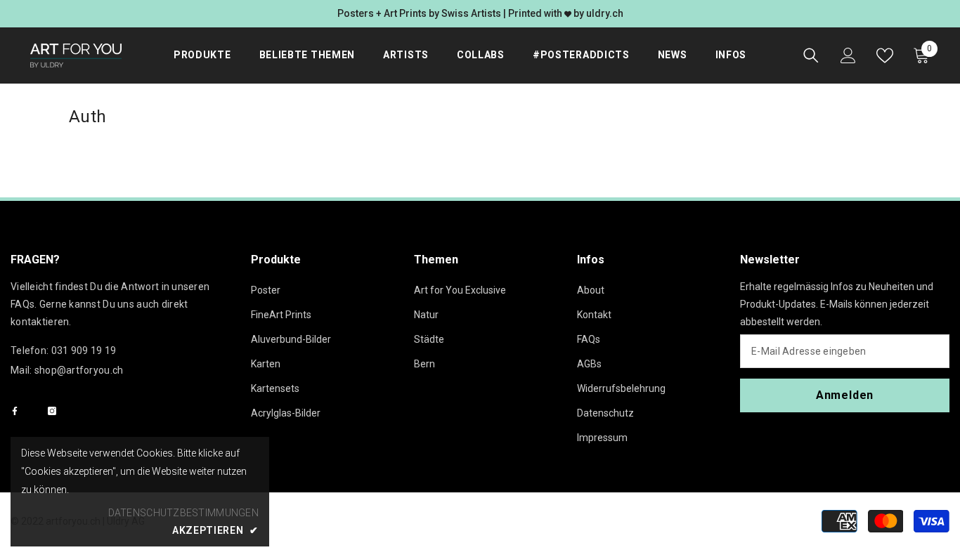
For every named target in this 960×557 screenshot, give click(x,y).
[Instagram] (52, 411)
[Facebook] (14, 411)
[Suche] (811, 55)
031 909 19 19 (84, 350)
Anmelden (845, 395)
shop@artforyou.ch (79, 370)
